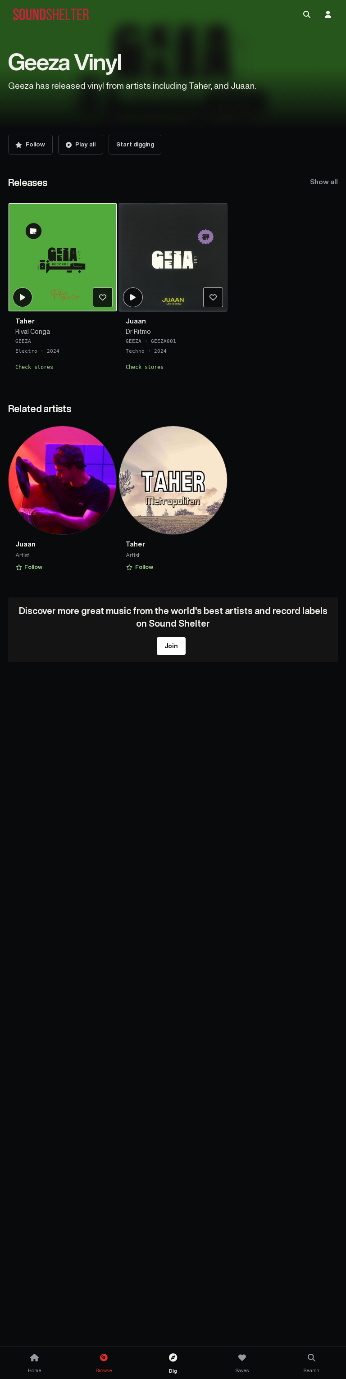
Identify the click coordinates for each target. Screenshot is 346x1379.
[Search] (307, 14)
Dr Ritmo (138, 331)
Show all (324, 181)
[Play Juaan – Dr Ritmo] (133, 297)
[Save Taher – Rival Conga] (102, 297)
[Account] (328, 14)
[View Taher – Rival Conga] (63, 257)
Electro (26, 351)
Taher (25, 321)
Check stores (34, 367)
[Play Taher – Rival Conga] (22, 297)
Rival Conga (32, 331)
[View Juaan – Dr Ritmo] (173, 257)
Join (171, 646)
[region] (173, 290)
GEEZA (23, 342)
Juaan (136, 321)
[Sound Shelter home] (51, 15)
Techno (135, 351)
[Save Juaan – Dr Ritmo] (213, 297)
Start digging (135, 144)
